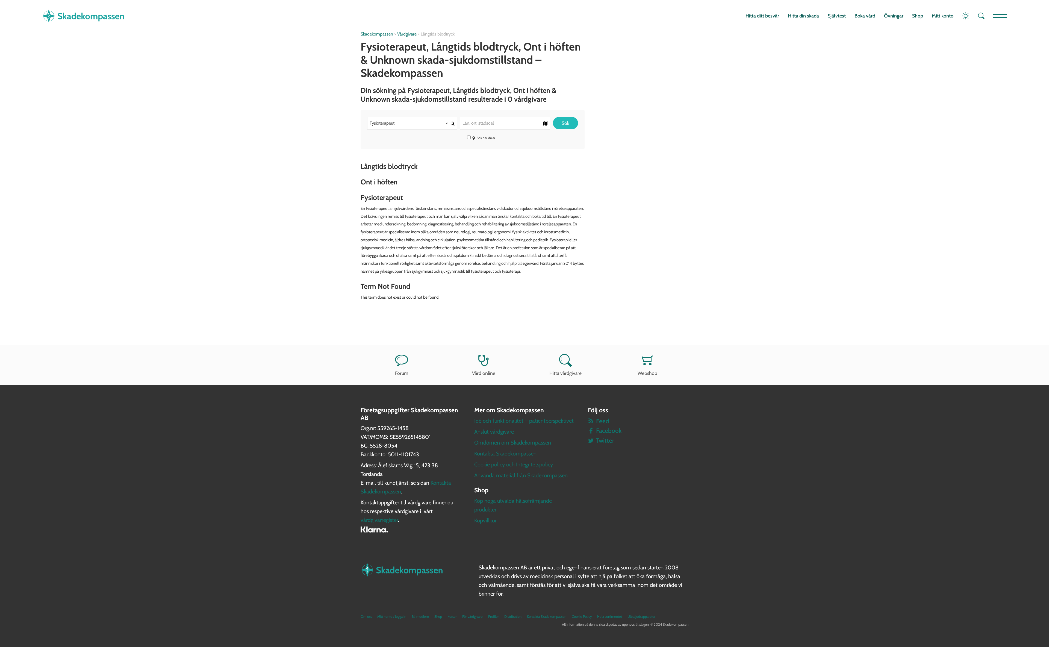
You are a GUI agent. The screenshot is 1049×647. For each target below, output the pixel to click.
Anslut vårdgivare (494, 431)
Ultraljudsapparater (641, 616)
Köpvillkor (485, 520)
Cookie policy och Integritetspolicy (513, 464)
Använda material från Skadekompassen (521, 475)
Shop (917, 16)
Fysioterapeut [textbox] (409, 123)
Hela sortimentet (609, 616)
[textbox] (505, 123)
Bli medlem (420, 616)
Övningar (893, 16)
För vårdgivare (472, 616)
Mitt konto (942, 16)
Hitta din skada (803, 16)
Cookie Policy (582, 616)
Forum (401, 373)
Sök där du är (486, 138)
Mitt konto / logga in (391, 616)
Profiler (493, 616)
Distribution (512, 616)
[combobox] (412, 123)
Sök (565, 123)
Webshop (647, 373)
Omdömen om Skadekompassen (512, 442)
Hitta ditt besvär (762, 16)
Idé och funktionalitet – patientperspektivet (524, 420)
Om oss (366, 616)
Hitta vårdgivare (565, 373)
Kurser (452, 616)
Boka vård (864, 16)
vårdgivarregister (379, 520)
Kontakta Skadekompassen (505, 453)
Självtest (837, 16)
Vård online (483, 373)
